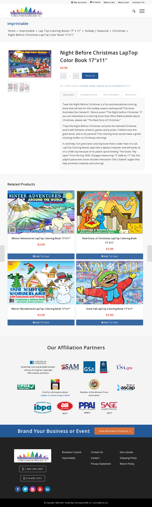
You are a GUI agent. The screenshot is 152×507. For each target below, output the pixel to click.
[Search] (134, 11)
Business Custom (71, 452)
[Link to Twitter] (25, 489)
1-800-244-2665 (34, 468)
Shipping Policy (128, 458)
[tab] (68, 94)
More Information (111, 94)
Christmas (84, 86)
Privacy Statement (101, 463)
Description (68, 94)
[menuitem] (78, 2)
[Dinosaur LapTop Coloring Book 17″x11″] (149, 253)
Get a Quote (126, 452)
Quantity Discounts (89, 94)
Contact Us (97, 452)
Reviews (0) (130, 94)
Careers (95, 458)
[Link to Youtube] (40, 489)
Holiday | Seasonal (96, 86)
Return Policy (127, 463)
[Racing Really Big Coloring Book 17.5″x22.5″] (2, 253)
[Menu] (141, 11)
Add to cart (90, 75)
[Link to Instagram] (33, 489)
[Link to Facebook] (18, 489)
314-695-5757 (34, 478)
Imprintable (17, 23)
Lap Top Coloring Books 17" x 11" (118, 86)
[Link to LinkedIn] (47, 489)
